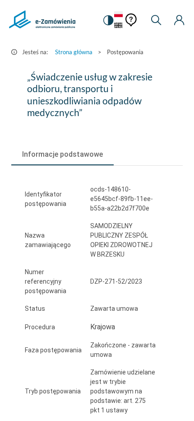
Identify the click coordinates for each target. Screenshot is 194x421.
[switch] (108, 20)
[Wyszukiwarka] (156, 20)
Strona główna (73, 52)
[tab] (62, 154)
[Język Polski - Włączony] (118, 14)
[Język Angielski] (118, 26)
